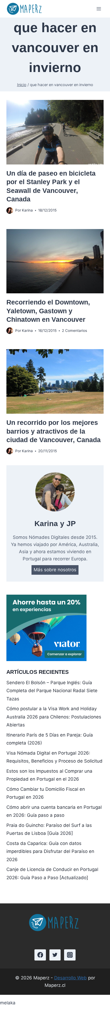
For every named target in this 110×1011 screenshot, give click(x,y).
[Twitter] (55, 955)
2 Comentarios (74, 330)
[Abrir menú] (99, 9)
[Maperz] (25, 9)
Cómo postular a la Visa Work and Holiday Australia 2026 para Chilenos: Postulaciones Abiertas (53, 716)
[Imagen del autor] (9, 210)
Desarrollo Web (70, 977)
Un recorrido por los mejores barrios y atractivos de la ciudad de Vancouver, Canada (53, 431)
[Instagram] (70, 955)
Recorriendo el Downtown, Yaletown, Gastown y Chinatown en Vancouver (48, 310)
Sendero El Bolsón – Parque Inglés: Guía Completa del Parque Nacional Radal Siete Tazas (51, 690)
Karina (27, 210)
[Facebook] (40, 955)
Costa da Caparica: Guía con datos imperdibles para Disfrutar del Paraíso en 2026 (50, 851)
